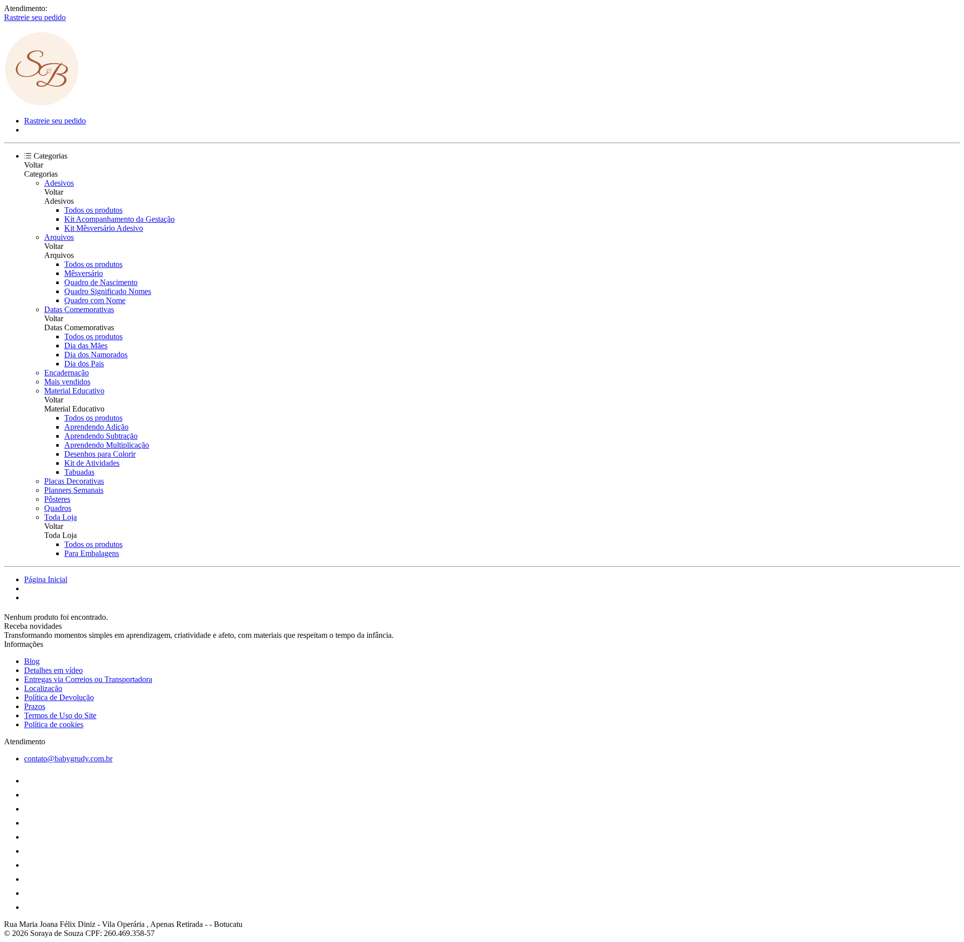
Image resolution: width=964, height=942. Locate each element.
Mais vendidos (67, 381)
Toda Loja (60, 517)
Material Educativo (74, 390)
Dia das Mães (85, 345)
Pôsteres (57, 499)
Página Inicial (45, 579)
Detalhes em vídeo (53, 670)
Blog (32, 661)
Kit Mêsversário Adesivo (103, 228)
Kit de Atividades (91, 463)
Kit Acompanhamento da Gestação (119, 219)
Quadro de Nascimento (101, 282)
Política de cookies (53, 724)
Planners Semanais (73, 490)
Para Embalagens (91, 553)
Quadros (57, 508)
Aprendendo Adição (96, 427)
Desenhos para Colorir (100, 454)
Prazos (34, 706)
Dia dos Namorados (96, 354)
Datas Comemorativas (79, 309)
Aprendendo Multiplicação (106, 445)
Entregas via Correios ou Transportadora (88, 679)
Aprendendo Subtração (101, 436)
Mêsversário (83, 273)
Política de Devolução (59, 697)
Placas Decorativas (74, 481)
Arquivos (59, 237)
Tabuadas (79, 472)
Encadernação (66, 372)
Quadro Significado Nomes (107, 291)
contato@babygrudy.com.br (68, 758)
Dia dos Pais (84, 363)
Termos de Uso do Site (60, 715)
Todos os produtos (93, 210)
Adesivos (59, 183)
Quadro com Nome (95, 300)
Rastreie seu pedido (35, 17)
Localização (43, 688)
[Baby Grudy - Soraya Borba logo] (41, 103)
